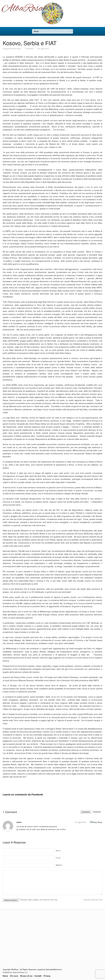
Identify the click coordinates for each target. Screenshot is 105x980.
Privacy (47, 976)
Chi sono (14, 976)
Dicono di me (26, 976)
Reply (99, 822)
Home (5, 976)
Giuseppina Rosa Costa (12, 48)
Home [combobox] (36, 31)
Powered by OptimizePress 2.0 (15, 972)
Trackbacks (97, 812)
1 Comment (29, 48)
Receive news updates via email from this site (38, 899)
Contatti (38, 976)
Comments (86, 812)
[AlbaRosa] (52, 26)
